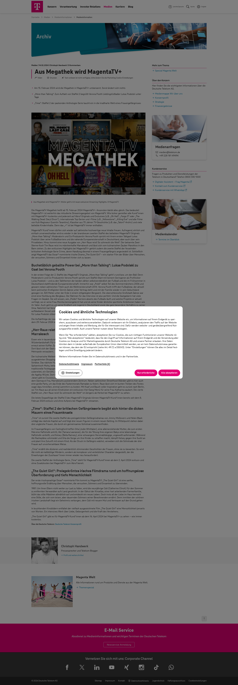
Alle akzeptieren (169, 372)
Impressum (87, 364)
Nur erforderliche (146, 372)
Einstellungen (72, 372)
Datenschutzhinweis (69, 364)
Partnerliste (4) (102, 364)
